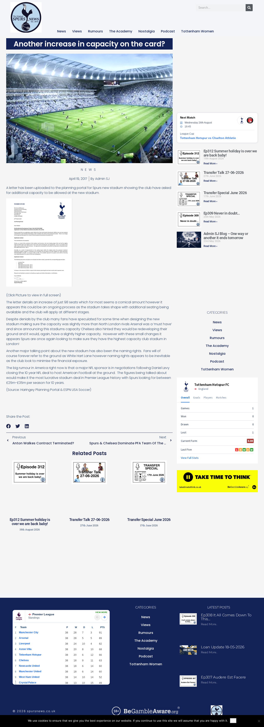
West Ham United (29, 677)
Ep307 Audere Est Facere (223, 677)
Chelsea (24, 660)
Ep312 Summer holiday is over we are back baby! (30, 521)
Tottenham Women (197, 31)
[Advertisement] (89, 563)
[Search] (249, 7)
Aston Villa (25, 649)
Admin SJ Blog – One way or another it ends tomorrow (226, 235)
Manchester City (28, 632)
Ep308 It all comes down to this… (226, 617)
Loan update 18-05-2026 (222, 647)
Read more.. (209, 624)
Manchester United (30, 671)
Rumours (95, 31)
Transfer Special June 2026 (149, 519)
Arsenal (23, 638)
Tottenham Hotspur (30, 654)
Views (77, 31)
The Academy (120, 31)
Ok (233, 720)
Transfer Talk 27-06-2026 (89, 519)
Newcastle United (29, 665)
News (61, 31)
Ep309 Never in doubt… (222, 213)
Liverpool (24, 643)
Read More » (210, 163)
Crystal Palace (27, 682)
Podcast (168, 31)
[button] (8, 426)
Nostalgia (146, 31)
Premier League (43, 614)
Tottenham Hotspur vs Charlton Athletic (208, 138)
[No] (259, 721)
